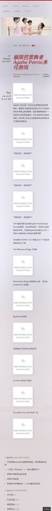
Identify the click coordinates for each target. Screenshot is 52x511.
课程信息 (16, 6)
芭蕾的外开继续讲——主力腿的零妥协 (23, 484)
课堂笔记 (36, 6)
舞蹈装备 (26, 6)
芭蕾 (9, 99)
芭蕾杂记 (16, 77)
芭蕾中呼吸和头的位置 (16, 474)
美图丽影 (17, 11)
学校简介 (5, 6)
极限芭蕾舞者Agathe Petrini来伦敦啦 (30, 62)
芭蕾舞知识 (6, 11)
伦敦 (3, 96)
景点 (5, 99)
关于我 (10, 495)
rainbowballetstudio (29, 74)
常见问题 (28, 11)
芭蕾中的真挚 (13, 479)
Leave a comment (46, 75)
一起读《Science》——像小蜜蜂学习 (23, 469)
